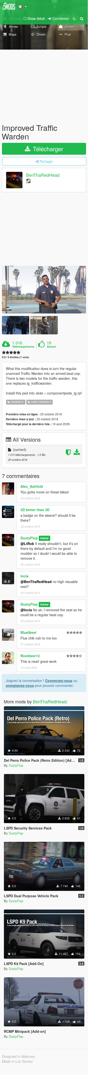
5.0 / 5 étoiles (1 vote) (15, 357)
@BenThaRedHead (36, 581)
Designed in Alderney (18, 1056)
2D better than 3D (34, 509)
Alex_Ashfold (31, 486)
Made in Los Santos (17, 1061)
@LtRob (27, 543)
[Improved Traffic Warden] (44, 289)
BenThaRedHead (42, 175)
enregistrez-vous (20, 685)
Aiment (51, 346)
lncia (24, 575)
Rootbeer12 (30, 655)
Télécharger (47, 148)
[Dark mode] (74, 18)
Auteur (44, 538)
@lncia (26, 609)
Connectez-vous (58, 680)
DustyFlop (29, 537)
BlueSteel (28, 632)
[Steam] (28, 180)
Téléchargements (23, 346)
